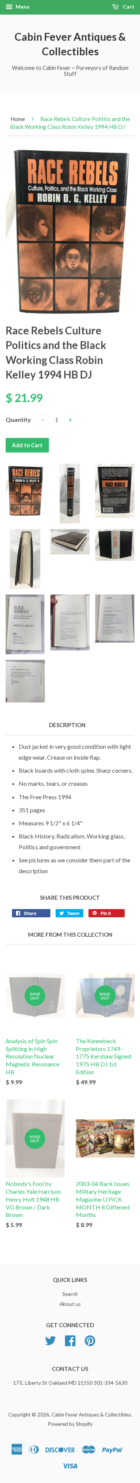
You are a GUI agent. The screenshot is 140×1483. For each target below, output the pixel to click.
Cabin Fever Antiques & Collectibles (70, 44)
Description (67, 725)
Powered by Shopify (70, 1424)
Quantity (18, 419)
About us (70, 1304)
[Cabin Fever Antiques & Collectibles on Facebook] (70, 1343)
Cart (128, 6)
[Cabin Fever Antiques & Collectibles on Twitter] (50, 1343)
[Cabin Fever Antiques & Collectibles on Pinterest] (90, 1343)
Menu (22, 6)
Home (17, 118)
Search (70, 1294)
